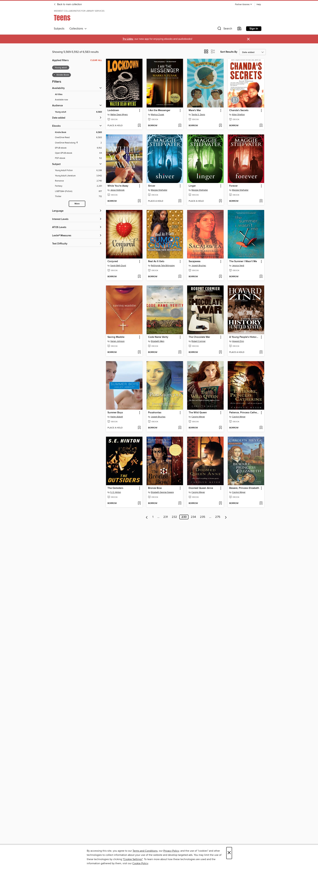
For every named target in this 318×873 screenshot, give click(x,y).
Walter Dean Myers (119, 114)
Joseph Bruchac (198, 265)
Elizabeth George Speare (162, 492)
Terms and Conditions (145, 850)
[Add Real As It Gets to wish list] (180, 277)
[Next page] (226, 517)
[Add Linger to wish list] (220, 201)
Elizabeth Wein (157, 341)
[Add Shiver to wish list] (180, 201)
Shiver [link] (151, 185)
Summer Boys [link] (115, 412)
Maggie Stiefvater (159, 190)
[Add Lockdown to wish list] (139, 126)
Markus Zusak (157, 114)
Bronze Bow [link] (155, 488)
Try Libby (128, 39)
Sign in (253, 28)
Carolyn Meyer (198, 416)
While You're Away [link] (117, 185)
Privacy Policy (171, 850)
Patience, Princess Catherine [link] (244, 412)
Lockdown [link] (113, 110)
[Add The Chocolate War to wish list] (220, 352)
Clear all (96, 60)
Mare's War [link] (195, 110)
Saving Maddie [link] (115, 337)
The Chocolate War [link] (199, 337)
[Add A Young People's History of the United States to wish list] (261, 352)
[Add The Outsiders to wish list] (139, 503)
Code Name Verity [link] (158, 337)
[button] (243, 4)
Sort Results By (228, 51)
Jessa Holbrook (117, 190)
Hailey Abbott (116, 416)
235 (202, 517)
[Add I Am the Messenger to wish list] (180, 126)
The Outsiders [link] (115, 488)
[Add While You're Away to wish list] (139, 201)
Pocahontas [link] (154, 412)
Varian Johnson (117, 341)
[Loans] (239, 29)
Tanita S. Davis (198, 114)
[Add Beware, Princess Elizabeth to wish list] (261, 503)
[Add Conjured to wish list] (139, 277)
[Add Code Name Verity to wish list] (180, 352)
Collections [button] (76, 28)
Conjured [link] (112, 261)
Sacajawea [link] (194, 261)
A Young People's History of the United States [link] (244, 337)
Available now (61, 99)
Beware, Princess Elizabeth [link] (244, 488)
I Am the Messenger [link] (159, 110)
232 (174, 517)
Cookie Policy (140, 863)
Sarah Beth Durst (118, 265)
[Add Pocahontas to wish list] (180, 428)
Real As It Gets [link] (156, 261)
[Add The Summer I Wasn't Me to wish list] (261, 277)
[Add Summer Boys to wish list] (139, 428)
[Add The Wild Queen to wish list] (220, 428)
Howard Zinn (238, 341)
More (77, 203)
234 (193, 517)
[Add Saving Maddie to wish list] (139, 352)
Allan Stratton (238, 114)
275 (217, 517)
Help (259, 4)
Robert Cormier (198, 341)
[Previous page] (147, 517)
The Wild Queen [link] (198, 412)
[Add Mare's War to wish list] (220, 126)
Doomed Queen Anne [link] (201, 488)
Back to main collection (69, 4)
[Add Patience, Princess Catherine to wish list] (261, 428)
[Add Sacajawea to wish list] (220, 277)
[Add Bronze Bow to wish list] (180, 503)
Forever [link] (233, 185)
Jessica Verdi (238, 265)
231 (165, 517)
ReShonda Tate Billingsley (163, 265)
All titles (58, 94)
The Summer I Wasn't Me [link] (243, 261)
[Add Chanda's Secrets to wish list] (261, 126)
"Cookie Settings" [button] (133, 859)
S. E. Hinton (115, 492)
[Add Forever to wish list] (261, 201)
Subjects (59, 28)
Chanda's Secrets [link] (238, 110)
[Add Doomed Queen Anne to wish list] (220, 503)
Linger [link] (192, 185)
